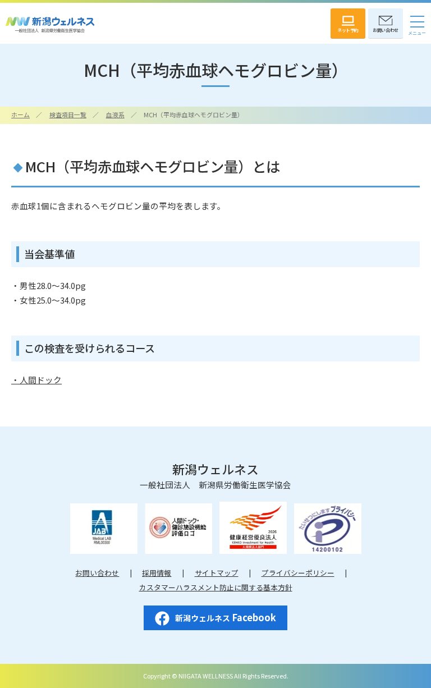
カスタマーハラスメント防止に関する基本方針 (215, 587)
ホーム (20, 114)
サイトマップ (217, 572)
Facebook (225, 617)
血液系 (115, 114)
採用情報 (156, 572)
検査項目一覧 (67, 114)
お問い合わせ (97, 572)
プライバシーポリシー (298, 572)
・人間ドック (36, 380)
